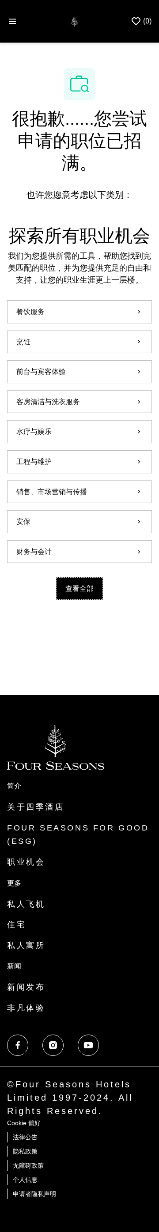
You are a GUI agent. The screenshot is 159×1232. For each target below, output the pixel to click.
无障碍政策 (28, 1165)
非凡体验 (26, 1008)
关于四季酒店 (35, 807)
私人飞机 (26, 904)
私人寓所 (26, 945)
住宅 (16, 924)
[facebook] (17, 1045)
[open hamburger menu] (12, 21)
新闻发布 (26, 987)
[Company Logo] (74, 20)
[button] (79, 588)
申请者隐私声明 (34, 1193)
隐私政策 (25, 1151)
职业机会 (26, 862)
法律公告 (25, 1137)
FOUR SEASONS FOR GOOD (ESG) (78, 834)
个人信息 (25, 1179)
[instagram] (53, 1045)
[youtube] (88, 1045)
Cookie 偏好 (24, 1122)
